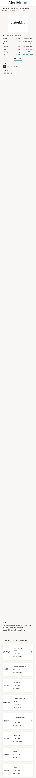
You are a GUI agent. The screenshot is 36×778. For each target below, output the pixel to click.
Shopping (4, 8)
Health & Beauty (14, 8)
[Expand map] (18, 346)
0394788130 (8, 73)
